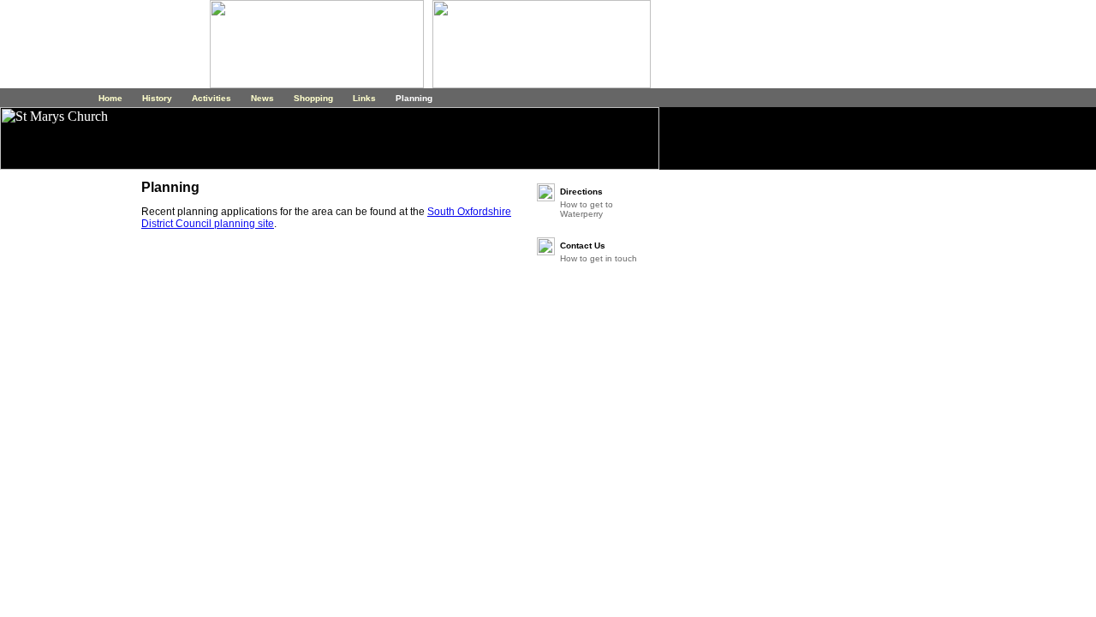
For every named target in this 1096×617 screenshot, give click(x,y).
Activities (210, 98)
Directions (581, 191)
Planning (412, 98)
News (261, 98)
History (156, 98)
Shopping (312, 98)
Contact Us (582, 245)
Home (110, 98)
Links (363, 98)
